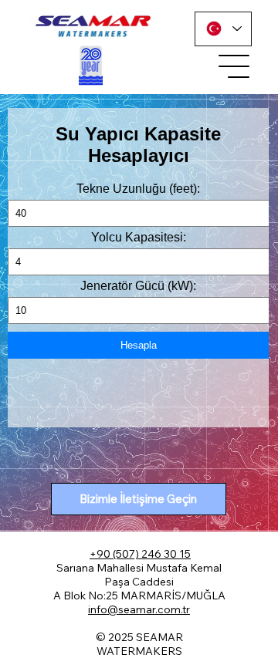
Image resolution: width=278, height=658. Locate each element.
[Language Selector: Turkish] (223, 29)
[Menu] (234, 66)
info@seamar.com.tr (139, 609)
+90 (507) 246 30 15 (140, 554)
